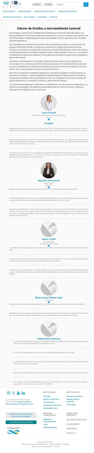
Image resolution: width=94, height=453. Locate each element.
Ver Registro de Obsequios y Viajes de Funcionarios (21, 415)
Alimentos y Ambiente (74, 396)
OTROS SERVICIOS (50, 427)
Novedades (42, 17)
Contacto (53, 17)
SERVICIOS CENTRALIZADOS (49, 420)
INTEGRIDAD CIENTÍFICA (52, 405)
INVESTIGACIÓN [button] (24, 11)
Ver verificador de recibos (21, 422)
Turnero (48, 4)
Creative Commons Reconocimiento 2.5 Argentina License (19, 403)
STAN (45, 424)
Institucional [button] (9, 11)
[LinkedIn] (48, 123)
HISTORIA (47, 396)
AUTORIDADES (48, 402)
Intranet (37, 4)
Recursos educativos (12, 17)
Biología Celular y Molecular (73, 400)
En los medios (29, 17)
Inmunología (71, 404)
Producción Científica (67, 11)
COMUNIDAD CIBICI (50, 408)
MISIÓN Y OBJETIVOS (51, 399)
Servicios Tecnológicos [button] (44, 11)
